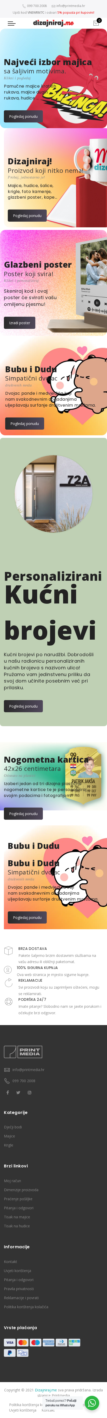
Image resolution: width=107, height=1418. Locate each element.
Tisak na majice (17, 1216)
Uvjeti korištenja (17, 1270)
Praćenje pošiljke (18, 1198)
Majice (9, 1136)
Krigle (8, 1145)
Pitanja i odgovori (19, 1207)
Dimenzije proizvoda (21, 1189)
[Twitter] (19, 1092)
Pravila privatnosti (19, 1288)
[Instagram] (30, 1092)
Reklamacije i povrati (21, 1297)
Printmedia (61, 1395)
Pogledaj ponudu (23, 116)
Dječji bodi (13, 1127)
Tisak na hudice (17, 1225)
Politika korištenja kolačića (26, 1306)
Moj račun (12, 1180)
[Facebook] (8, 1092)
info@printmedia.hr (28, 1069)
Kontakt (10, 1261)
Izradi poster (19, 322)
